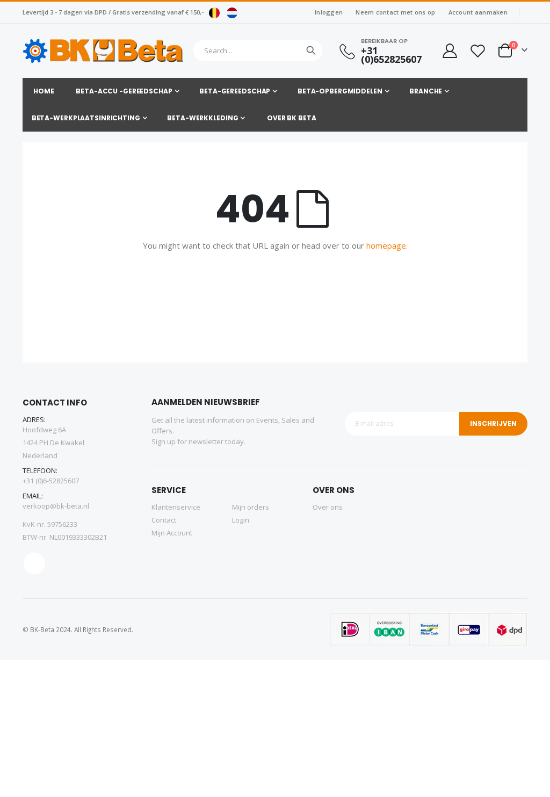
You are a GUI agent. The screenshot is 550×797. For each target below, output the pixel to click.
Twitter (34, 563)
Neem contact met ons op (395, 12)
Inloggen (329, 12)
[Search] (311, 50)
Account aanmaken (478, 12)
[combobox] (257, 50)
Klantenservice (175, 507)
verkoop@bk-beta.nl (56, 506)
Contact (163, 520)
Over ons (328, 507)
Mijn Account (171, 533)
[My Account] (449, 51)
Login (240, 520)
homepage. (387, 245)
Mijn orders (250, 507)
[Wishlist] (477, 51)
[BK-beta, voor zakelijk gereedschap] (103, 50)
